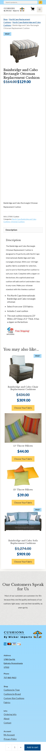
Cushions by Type (12, 690)
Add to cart (32, 747)
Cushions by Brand (12, 694)
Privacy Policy (10, 739)
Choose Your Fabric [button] (23, 408)
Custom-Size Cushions (14, 698)
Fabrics (7, 702)
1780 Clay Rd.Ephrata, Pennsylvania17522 (13, 663)
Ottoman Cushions (18, 222)
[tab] (23, 230)
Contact (7, 722)
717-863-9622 (10, 677)
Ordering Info (10, 714)
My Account (9, 735)
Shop (5, 19)
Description (11, 230)
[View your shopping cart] (32, 9)
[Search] (40, 2)
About (6, 718)
